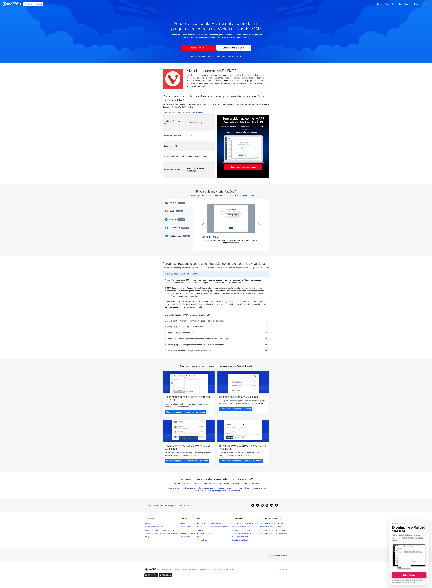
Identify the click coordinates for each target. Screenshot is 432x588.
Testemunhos (184, 537)
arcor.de (197, 488)
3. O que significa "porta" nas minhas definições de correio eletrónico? (194, 321)
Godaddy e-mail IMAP (240, 540)
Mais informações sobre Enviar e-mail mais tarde (241, 461)
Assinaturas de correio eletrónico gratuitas (161, 533)
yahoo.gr (238, 488)
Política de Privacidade (218, 569)
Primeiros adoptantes (205, 533)
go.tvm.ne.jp (187, 488)
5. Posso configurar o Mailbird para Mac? (182, 333)
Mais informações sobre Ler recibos (236, 409)
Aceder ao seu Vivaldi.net (198, 48)
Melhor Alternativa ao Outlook (270, 527)
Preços (380, 4)
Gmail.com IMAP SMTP (240, 527)
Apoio (199, 537)
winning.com (219, 488)
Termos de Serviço (205, 569)
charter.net (263, 488)
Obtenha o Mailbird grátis (234, 48)
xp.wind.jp (216, 490)
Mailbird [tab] (176, 203)
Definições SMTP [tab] (184, 112)
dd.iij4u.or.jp (206, 490)
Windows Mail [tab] (179, 236)
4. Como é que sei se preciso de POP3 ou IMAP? (185, 327)
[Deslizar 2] (229, 242)
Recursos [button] (417, 4)
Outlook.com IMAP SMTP (241, 530)
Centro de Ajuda (281, 555)
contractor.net (207, 488)
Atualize (200, 530)
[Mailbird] (12, 4)
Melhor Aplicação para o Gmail (271, 523)
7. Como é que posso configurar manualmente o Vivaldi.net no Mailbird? (195, 345)
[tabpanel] (189, 146)
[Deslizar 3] (233, 242)
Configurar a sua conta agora (243, 167)
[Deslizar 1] (225, 242)
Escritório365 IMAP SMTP (241, 533)
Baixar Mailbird (409, 575)
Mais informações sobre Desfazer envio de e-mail (187, 461)
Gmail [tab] (175, 211)
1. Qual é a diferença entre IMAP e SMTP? (182, 274)
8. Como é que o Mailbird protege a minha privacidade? (188, 350)
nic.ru (197, 490)
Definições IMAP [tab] (170, 112)
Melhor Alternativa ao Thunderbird (272, 530)
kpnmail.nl (226, 490)
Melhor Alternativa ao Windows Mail (273, 533)
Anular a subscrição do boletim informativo (213, 527)
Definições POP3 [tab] (198, 112)
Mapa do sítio (230, 569)
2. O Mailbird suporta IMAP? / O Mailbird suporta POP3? (188, 315)
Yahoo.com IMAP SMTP (241, 537)
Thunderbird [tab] (178, 227)
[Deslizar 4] (237, 242)
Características (391, 4)
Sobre (181, 530)
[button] (426, 4)
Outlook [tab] (176, 219)
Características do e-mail (154, 527)
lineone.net (235, 490)
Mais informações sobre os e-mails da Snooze (185, 412)
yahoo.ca (230, 488)
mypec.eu (254, 488)
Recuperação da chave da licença (210, 523)
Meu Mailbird (202, 540)
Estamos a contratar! (187, 533)
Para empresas (405, 4)
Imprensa (183, 523)
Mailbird (190, 80)
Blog (147, 537)
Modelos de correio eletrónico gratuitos (160, 530)
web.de (246, 488)
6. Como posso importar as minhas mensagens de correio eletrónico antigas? (197, 339)
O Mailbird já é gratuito (33, 4)
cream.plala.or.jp (175, 488)
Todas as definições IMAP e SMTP (245, 523)
